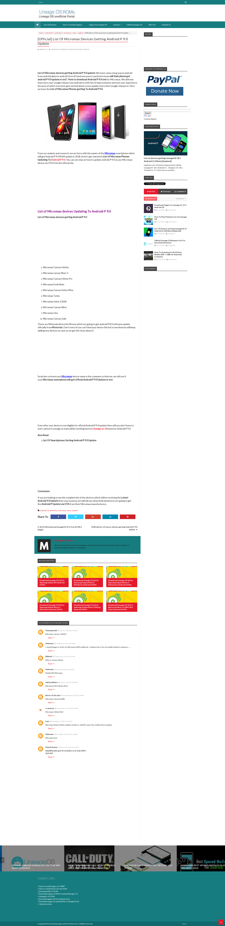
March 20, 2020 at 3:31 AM (69, 747)
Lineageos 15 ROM (47, 896)
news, (81, 49)
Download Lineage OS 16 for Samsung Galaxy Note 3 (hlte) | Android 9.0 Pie (87, 607)
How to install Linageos (72, 25)
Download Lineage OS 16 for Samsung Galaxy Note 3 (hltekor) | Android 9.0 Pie (86, 582)
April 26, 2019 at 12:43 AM (65, 669)
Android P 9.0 (58, 159)
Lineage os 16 (100, 428)
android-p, (65, 49)
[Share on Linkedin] (110, 517)
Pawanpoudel (51, 630)
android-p (58, 33)
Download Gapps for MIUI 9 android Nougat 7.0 (58, 894)
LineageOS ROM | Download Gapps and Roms (53, 924)
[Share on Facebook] (58, 517)
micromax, (74, 49)
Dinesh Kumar (51, 747)
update (80, 33)
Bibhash (48, 656)
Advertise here (45, 904)
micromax (67, 33)
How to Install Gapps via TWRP (52, 886)
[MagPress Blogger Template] (56, 13)
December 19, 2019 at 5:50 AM (67, 734)
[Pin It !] (127, 517)
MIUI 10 (152, 25)
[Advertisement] (87, 61)
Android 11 (166, 25)
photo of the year (53, 695)
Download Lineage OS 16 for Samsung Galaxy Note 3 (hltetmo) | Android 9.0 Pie (120, 582)
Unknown (49, 643)
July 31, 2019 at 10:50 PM (69, 682)
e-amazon (49, 708)
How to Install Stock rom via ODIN (53, 889)
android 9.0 (49, 33)
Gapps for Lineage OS (98, 25)
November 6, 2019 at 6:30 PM (73, 695)
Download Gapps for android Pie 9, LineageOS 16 (59, 901)
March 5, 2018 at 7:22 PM (68, 631)
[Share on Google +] (93, 517)
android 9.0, (56, 49)
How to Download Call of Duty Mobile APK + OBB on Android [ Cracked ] (168, 254)
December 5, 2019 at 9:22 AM (62, 721)
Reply (50, 638)
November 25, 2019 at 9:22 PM (67, 708)
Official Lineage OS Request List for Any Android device (169, 241)
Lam (47, 721)
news (74, 33)
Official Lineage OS (134, 25)
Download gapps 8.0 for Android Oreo (54, 899)
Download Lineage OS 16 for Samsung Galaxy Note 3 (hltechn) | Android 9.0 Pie (52, 607)
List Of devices (50, 25)
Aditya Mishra (51, 682)
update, (86, 49)
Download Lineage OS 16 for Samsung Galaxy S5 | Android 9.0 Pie (52, 582)
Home (41, 2)
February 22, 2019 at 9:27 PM (65, 656)
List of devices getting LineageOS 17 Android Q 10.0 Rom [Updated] (170, 230)
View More (180, 199)
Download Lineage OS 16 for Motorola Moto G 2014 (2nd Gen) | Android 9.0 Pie (120, 607)
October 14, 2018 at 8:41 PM (66, 643)
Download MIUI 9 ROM (48, 891)
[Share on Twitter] (75, 517)
